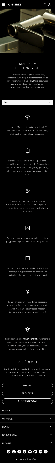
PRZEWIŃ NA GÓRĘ (28, 459)
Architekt (27, 393)
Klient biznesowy (27, 401)
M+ (6, 102)
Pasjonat (27, 385)
